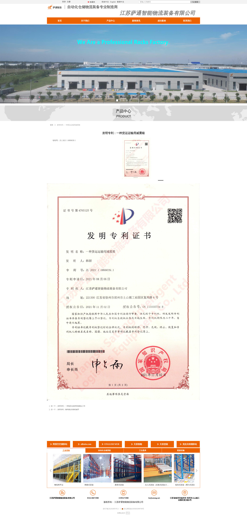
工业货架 (66, 450)
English (113, 2)
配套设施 (180, 450)
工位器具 (142, 450)
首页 (51, 125)
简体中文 (105, 2)
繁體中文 (120, 2)
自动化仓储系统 (104, 450)
